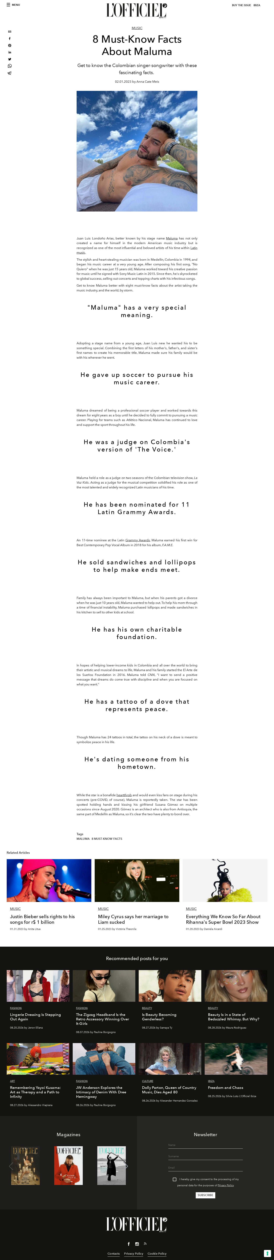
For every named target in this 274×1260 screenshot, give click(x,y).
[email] (10, 32)
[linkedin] (10, 52)
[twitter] (10, 59)
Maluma (172, 238)
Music (137, 28)
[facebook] (10, 39)
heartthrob (124, 795)
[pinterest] (10, 45)
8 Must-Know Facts (107, 838)
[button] (125, 1166)
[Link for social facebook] (129, 1245)
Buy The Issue (241, 5)
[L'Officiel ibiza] (137, 10)
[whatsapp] (10, 66)
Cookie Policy (157, 1253)
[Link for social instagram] (137, 1245)
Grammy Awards (137, 540)
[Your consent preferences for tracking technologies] (267, 1253)
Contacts (114, 1253)
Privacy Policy (226, 1185)
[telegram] (10, 73)
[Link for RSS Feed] (145, 1244)
